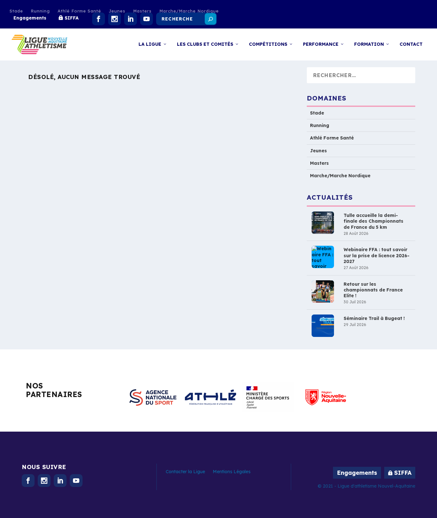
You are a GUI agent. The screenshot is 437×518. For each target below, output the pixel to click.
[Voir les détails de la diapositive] (153, 397)
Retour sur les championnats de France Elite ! (373, 290)
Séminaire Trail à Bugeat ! (374, 318)
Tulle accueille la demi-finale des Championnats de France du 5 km (373, 221)
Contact (411, 44)
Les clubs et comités (205, 44)
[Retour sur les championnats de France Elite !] (323, 291)
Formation (369, 44)
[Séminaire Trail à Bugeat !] (323, 326)
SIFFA (72, 18)
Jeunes (117, 10)
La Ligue (150, 44)
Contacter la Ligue (185, 471)
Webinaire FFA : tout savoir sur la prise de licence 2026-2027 (376, 255)
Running (40, 10)
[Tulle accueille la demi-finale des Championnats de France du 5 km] (323, 222)
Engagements (29, 18)
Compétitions (268, 44)
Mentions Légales (231, 471)
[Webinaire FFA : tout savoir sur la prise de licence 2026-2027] (323, 257)
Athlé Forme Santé (79, 10)
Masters (142, 10)
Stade (16, 10)
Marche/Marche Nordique (189, 10)
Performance (320, 44)
